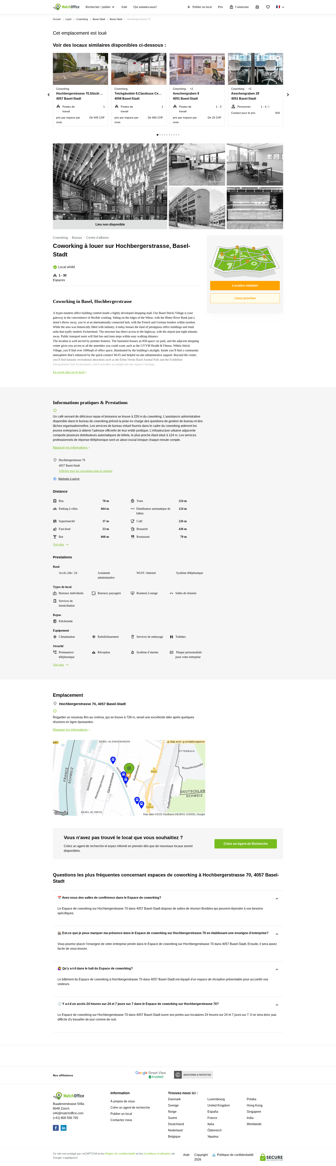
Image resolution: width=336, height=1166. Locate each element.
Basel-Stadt (99, 19)
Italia (210, 1124)
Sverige (173, 1105)
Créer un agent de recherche (130, 1107)
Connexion (242, 7)
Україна (212, 1136)
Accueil (57, 19)
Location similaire (245, 285)
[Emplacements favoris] (268, 7)
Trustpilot (58, 1055)
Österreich (214, 1130)
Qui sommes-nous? (145, 7)
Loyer (69, 19)
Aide (124, 7)
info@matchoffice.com (68, 1113)
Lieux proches (245, 298)
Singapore (254, 1111)
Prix (220, 7)
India (250, 1118)
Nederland (175, 1130)
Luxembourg (216, 1099)
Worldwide (254, 1124)
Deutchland (176, 1124)
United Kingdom (218, 1105)
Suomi (172, 1118)
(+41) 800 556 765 (65, 1118)
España (212, 1111)
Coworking (82, 19)
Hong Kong (254, 1105)
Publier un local (202, 7)
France (212, 1118)
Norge (172, 1111)
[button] (96, 58)
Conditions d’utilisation (157, 1153)
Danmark (174, 1099)
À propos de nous (122, 1101)
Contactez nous (121, 1120)
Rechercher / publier (98, 7)
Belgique (174, 1136)
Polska (251, 1099)
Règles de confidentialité (120, 1153)
